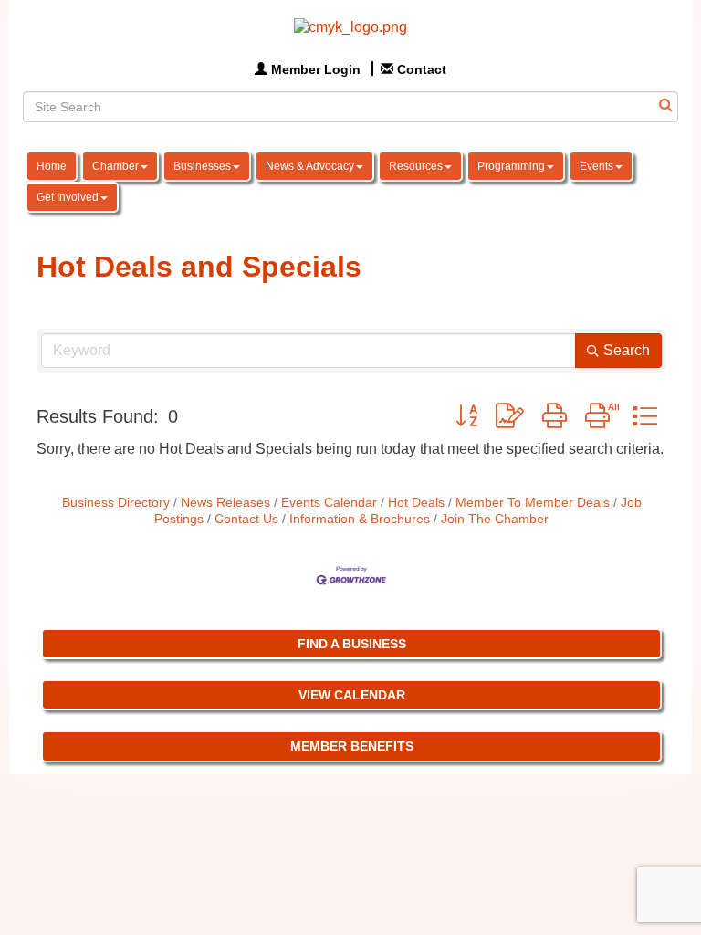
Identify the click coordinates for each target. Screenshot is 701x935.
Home (52, 166)
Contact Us (246, 519)
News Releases (225, 503)
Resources (416, 166)
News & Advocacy (310, 166)
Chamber (115, 166)
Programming (511, 166)
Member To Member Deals (532, 503)
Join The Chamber (495, 519)
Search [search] (626, 350)
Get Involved (68, 197)
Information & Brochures (359, 519)
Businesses (202, 166)
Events (596, 166)
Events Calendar (329, 503)
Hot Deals (416, 503)
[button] (466, 416)
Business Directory (116, 503)
